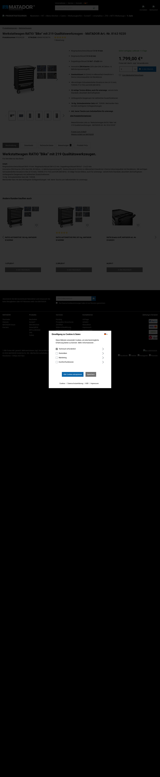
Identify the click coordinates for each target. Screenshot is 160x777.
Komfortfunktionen (66, 362)
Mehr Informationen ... (86, 342)
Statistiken (63, 353)
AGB (86, 383)
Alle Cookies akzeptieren (72, 374)
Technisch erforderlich (67, 349)
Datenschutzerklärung (75, 383)
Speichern (91, 374)
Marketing (63, 357)
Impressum (94, 383)
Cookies (62, 383)
